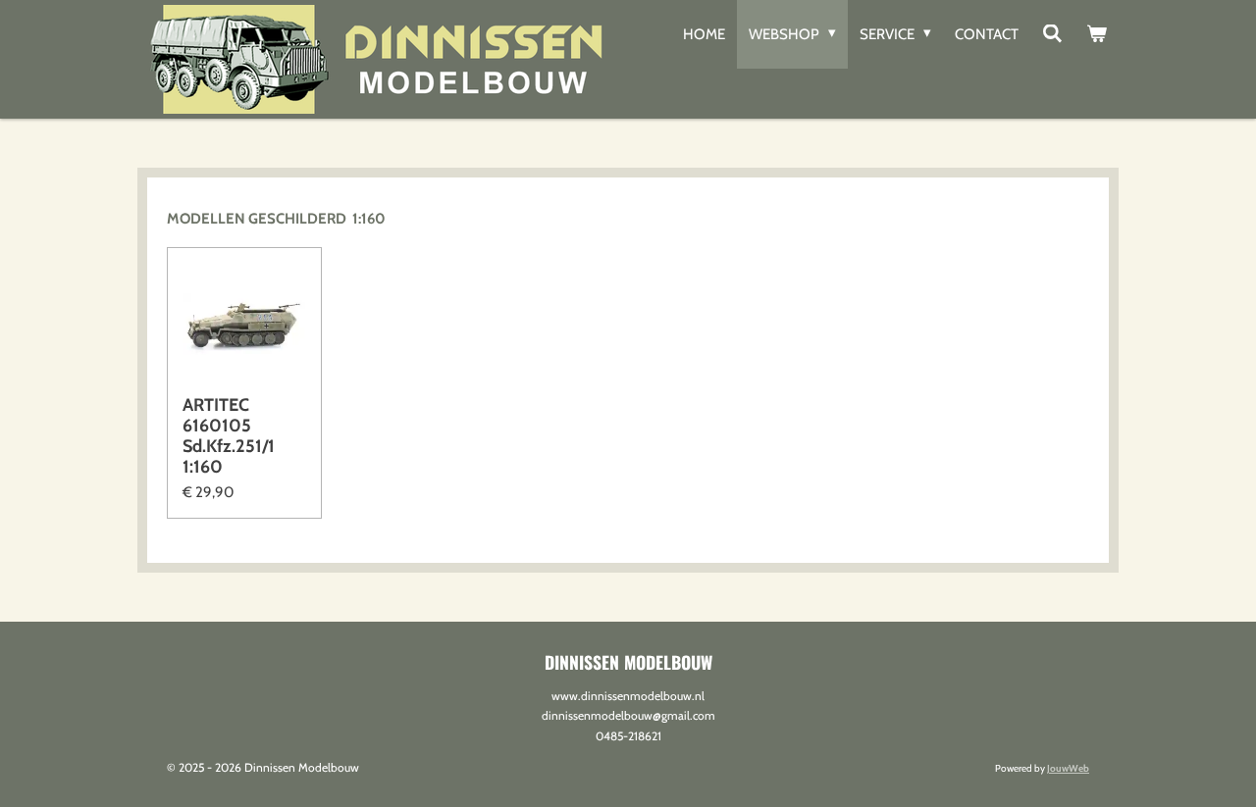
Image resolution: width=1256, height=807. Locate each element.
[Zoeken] (1052, 34)
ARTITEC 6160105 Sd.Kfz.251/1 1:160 (229, 436)
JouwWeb (1068, 768)
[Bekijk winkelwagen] (1096, 34)
